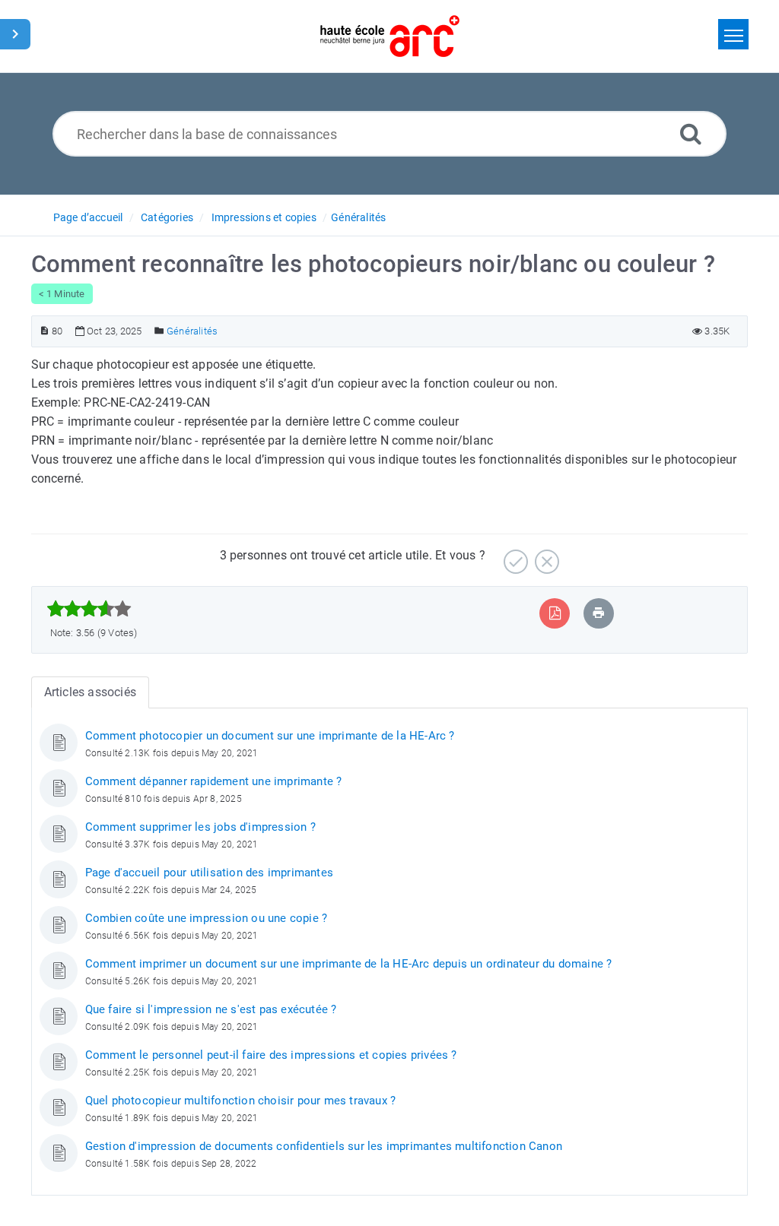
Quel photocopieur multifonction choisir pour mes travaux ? (240, 1100)
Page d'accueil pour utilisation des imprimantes (209, 872)
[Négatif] (545, 556)
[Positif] (514, 556)
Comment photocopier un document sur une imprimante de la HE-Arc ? (270, 736)
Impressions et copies (263, 217)
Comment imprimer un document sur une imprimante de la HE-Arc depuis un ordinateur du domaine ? (348, 964)
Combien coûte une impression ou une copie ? (206, 918)
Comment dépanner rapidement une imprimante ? (213, 781)
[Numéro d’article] (44, 331)
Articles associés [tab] (90, 692)
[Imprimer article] (599, 613)
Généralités (358, 217)
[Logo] (389, 36)
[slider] (89, 609)
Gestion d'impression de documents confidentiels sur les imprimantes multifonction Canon (323, 1146)
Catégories (167, 217)
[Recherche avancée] (691, 133)
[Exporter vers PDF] (555, 613)
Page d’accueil (88, 217)
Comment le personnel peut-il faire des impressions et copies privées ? (271, 1055)
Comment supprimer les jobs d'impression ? (200, 827)
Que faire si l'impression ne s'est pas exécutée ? (211, 1009)
